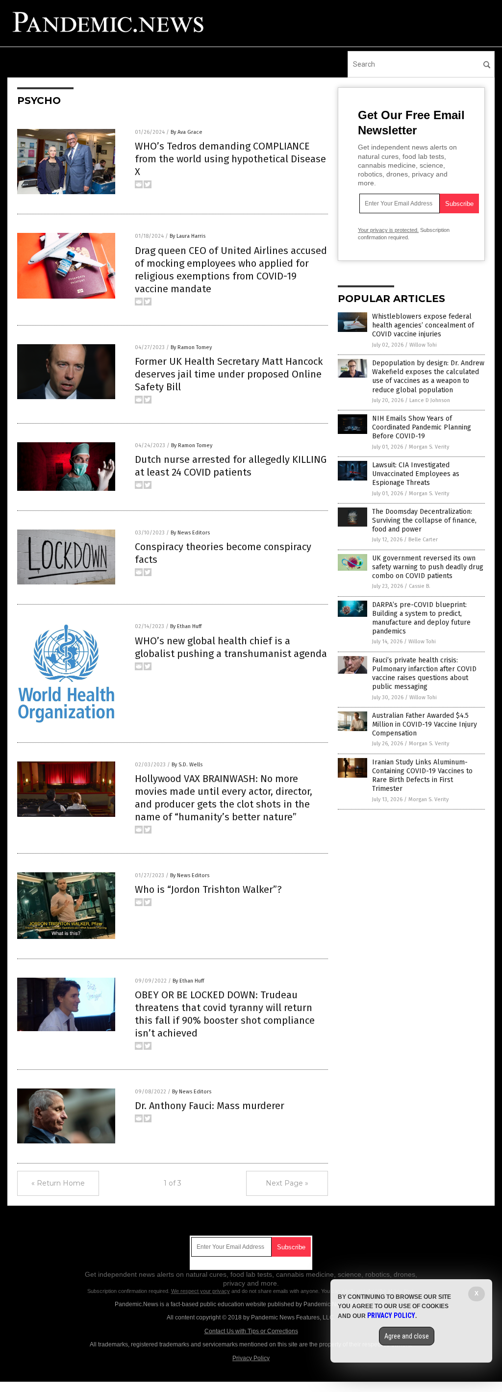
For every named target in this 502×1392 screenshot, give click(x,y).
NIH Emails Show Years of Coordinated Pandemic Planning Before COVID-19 (421, 427)
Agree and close (406, 1336)
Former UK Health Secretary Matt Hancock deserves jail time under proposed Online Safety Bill (229, 374)
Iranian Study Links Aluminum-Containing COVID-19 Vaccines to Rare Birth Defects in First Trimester (422, 775)
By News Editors (190, 533)
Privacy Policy (251, 1358)
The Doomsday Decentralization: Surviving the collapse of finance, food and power (424, 520)
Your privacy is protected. (388, 230)
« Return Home (58, 1183)
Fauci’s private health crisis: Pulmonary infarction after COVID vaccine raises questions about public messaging (424, 673)
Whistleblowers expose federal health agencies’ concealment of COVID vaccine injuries (423, 325)
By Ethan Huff (185, 626)
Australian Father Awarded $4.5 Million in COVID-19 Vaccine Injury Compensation (424, 724)
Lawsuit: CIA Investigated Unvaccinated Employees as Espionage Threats (415, 474)
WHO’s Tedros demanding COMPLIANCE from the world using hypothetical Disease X (230, 158)
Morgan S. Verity (429, 447)
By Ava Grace (186, 132)
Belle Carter (423, 539)
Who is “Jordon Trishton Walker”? (208, 889)
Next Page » (287, 1183)
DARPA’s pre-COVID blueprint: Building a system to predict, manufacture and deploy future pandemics (421, 618)
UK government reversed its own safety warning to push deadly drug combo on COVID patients (427, 567)
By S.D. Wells (187, 764)
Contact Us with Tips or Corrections (251, 1331)
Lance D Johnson (429, 400)
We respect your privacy (200, 1291)
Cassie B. (419, 586)
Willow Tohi (423, 345)
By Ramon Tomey (191, 347)
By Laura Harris (187, 236)
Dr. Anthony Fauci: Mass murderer (209, 1106)
